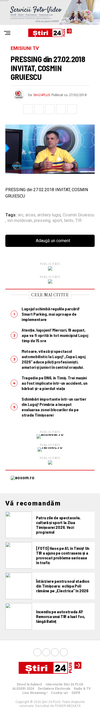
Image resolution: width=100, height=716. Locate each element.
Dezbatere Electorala (54, 689)
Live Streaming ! (34, 693)
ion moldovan (19, 220)
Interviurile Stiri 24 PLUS (64, 684)
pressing (42, 220)
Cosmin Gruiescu (78, 215)
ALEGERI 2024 (23, 689)
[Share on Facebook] (28, 109)
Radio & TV (82, 689)
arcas (30, 215)
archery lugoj (49, 215)
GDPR (75, 693)
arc (20, 215)
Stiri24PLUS (41, 95)
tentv (68, 220)
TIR (78, 220)
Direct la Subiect (29, 684)
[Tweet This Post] (39, 109)
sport (57, 220)
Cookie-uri (59, 693)
